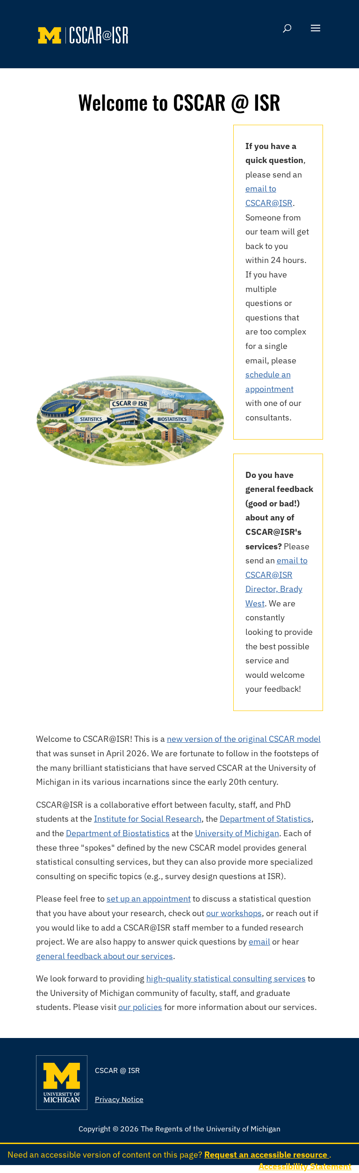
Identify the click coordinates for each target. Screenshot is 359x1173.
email (259, 941)
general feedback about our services (104, 956)
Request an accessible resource (266, 1154)
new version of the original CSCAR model (244, 738)
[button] (315, 34)
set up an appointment (149, 898)
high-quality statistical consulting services (226, 978)
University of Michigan (237, 833)
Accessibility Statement (305, 1166)
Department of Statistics (265, 818)
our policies (140, 1007)
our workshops (234, 913)
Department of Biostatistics (118, 833)
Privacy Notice (119, 1099)
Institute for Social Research (147, 818)
